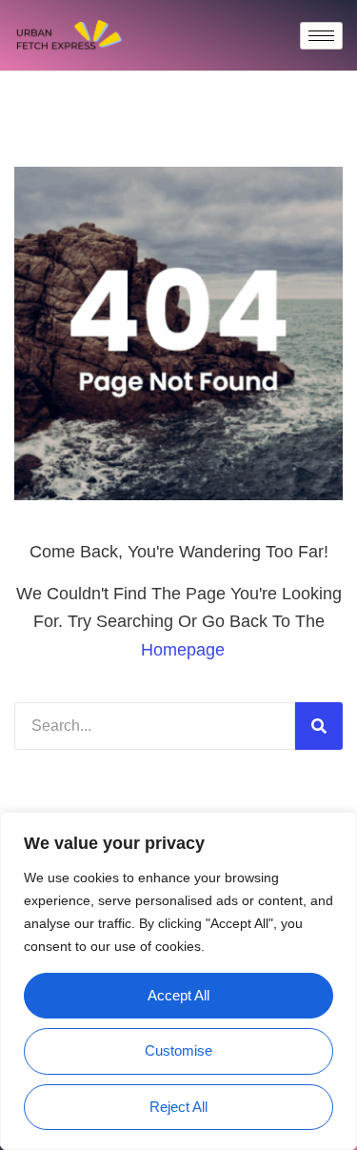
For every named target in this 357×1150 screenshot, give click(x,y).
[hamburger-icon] (321, 36)
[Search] (319, 726)
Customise (178, 1050)
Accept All (178, 995)
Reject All (178, 1107)
